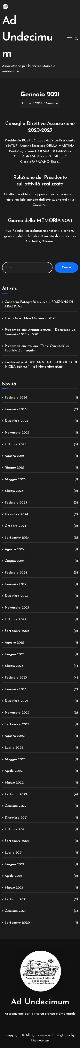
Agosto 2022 (15, 736)
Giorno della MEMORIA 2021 (40, 220)
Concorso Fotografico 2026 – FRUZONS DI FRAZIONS (39, 304)
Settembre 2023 (17, 631)
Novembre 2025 (17, 432)
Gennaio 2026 (15, 409)
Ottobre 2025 (15, 444)
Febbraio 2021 (15, 899)
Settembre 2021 (17, 841)
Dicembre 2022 (16, 701)
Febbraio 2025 (16, 502)
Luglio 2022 (14, 747)
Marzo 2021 (14, 887)
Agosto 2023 (14, 642)
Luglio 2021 (13, 852)
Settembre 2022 (17, 724)
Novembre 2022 (17, 712)
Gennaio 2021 (15, 911)
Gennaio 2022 (15, 806)
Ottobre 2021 (15, 829)
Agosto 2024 (15, 549)
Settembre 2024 (17, 537)
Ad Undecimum (27, 37)
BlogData (63, 1035)
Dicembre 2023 (16, 596)
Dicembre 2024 (16, 514)
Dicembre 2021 (16, 817)
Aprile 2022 (14, 771)
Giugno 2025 (15, 467)
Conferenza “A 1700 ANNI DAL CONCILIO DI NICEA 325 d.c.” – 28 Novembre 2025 (41, 364)
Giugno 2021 (14, 864)
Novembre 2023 (17, 607)
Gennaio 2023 (15, 689)
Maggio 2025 (15, 479)
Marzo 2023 (14, 666)
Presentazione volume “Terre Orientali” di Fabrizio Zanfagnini (37, 348)
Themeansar (40, 1040)
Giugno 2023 (14, 654)
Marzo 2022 (14, 782)
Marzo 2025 (14, 491)
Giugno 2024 (15, 561)
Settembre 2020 (17, 922)
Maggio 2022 (15, 759)
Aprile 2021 (13, 876)
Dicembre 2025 (16, 421)
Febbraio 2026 (16, 397)
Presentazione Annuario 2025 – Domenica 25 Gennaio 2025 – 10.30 (40, 332)
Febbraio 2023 (16, 677)
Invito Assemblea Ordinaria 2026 (30, 318)
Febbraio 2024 (16, 572)
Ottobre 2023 (15, 619)
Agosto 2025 (15, 456)
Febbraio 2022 (16, 794)
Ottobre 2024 (15, 526)
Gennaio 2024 (15, 584)
